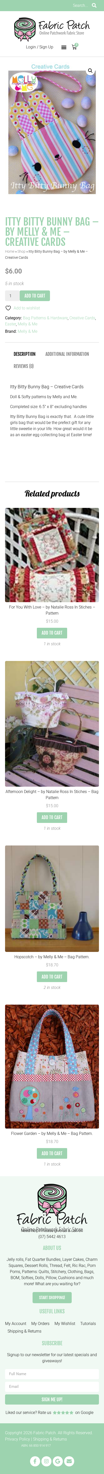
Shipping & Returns (24, 1331)
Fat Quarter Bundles (43, 1259)
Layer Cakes (73, 1259)
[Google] (58, 1461)
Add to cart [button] (52, 633)
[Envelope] (69, 1461)
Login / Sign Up (39, 47)
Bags (88, 1271)
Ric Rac (79, 1265)
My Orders (40, 1323)
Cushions (66, 1277)
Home (9, 251)
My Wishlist (65, 1323)
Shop (21, 251)
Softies (27, 1277)
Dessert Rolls (36, 1265)
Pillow (51, 1277)
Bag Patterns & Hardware (45, 318)
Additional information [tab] (67, 354)
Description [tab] (25, 354)
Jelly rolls (15, 1259)
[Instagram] (46, 1461)
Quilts (44, 1271)
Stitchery (58, 1271)
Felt (67, 1265)
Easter (10, 324)
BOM (15, 1277)
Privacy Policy (17, 1439)
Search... (80, 5)
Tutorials (88, 1323)
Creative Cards (82, 318)
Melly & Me (27, 324)
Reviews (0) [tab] (24, 366)
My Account (15, 1323)
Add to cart (34, 296)
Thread (55, 1265)
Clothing (75, 1271)
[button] (64, 47)
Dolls (39, 1277)
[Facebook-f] (35, 1461)
